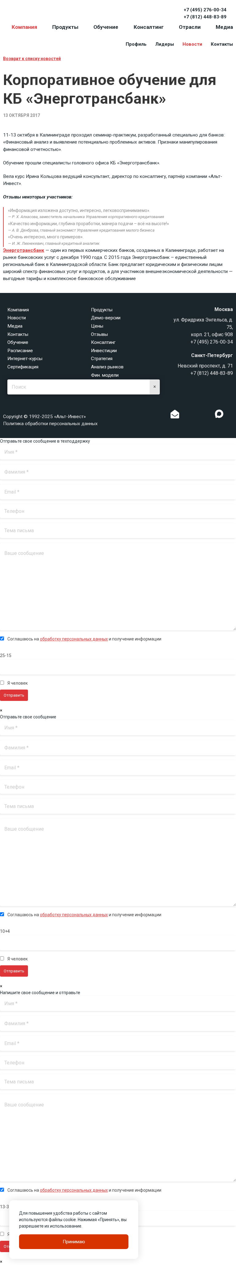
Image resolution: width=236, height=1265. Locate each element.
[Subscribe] (175, 415)
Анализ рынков (107, 367)
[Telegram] (206, 415)
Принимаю (74, 1241)
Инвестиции (104, 350)
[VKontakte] (197, 415)
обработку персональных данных (74, 638)
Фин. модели (105, 375)
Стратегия (101, 358)
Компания (24, 27)
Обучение (105, 27)
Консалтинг (149, 27)
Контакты (222, 44)
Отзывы (99, 334)
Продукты (65, 27)
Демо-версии (105, 318)
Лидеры (164, 44)
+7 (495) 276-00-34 (205, 10)
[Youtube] (231, 415)
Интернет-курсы (24, 358)
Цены (97, 326)
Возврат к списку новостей (32, 58)
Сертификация (22, 367)
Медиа (224, 27)
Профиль (136, 44)
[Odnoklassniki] (187, 415)
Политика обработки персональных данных (50, 423)
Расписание (20, 350)
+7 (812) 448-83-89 (205, 17)
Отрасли (190, 27)
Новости (192, 44)
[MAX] (219, 413)
